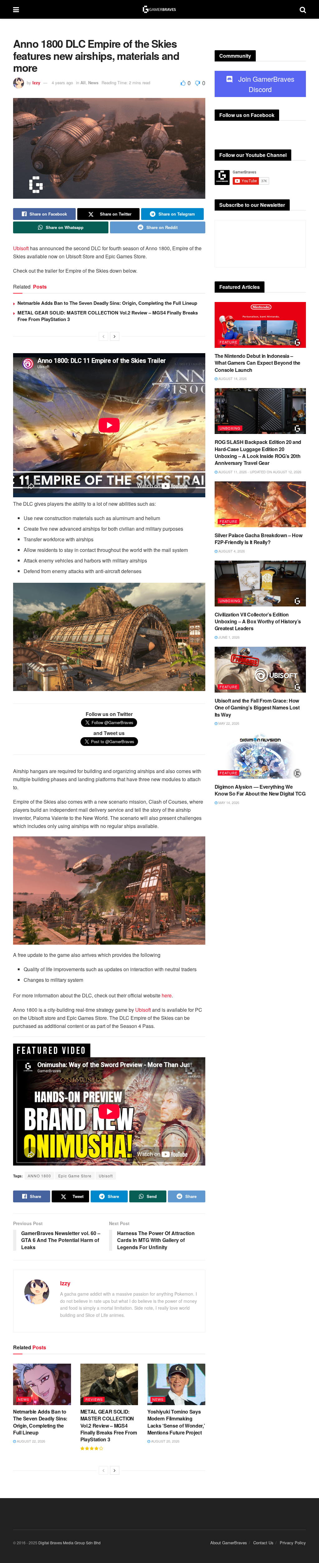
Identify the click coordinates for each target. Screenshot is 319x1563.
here (167, 995)
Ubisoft (21, 248)
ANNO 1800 (39, 1175)
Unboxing (230, 428)
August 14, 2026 (232, 378)
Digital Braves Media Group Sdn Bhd (69, 1542)
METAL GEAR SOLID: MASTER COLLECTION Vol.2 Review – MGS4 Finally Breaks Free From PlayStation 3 (107, 316)
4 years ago (62, 82)
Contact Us (263, 1543)
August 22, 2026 (30, 1441)
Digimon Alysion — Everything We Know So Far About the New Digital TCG (260, 790)
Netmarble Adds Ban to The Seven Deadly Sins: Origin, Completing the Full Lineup (107, 302)
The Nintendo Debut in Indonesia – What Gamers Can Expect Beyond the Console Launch (257, 362)
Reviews (94, 1399)
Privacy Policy (293, 1543)
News (93, 82)
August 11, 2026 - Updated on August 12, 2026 (259, 471)
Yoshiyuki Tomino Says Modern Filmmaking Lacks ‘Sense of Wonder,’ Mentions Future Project (176, 1422)
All (83, 82)
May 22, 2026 (228, 723)
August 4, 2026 (231, 550)
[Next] (114, 336)
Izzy (36, 82)
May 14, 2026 (228, 802)
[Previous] (103, 336)
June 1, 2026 (228, 637)
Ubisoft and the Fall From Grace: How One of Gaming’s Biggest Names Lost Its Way (257, 707)
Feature (228, 341)
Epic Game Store (75, 1175)
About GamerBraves (228, 1543)
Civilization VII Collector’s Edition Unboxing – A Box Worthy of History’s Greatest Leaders (258, 621)
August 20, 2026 (164, 1441)
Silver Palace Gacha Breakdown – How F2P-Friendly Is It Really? (258, 539)
